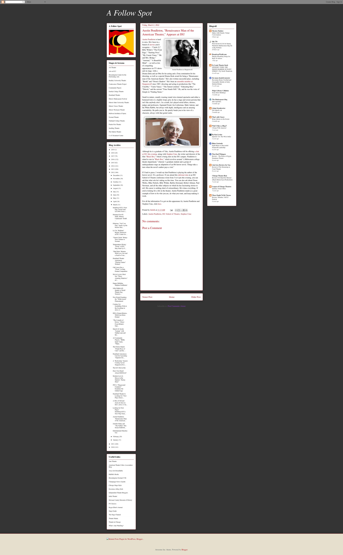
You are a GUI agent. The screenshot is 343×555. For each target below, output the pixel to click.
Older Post (196, 296)
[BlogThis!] (178, 210)
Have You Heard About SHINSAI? (119, 372)
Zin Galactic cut (217, 110)
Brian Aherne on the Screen (220, 119)
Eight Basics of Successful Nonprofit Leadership (220, 146)
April (115, 201)
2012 (113, 172)
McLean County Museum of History (120, 500)
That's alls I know (218, 117)
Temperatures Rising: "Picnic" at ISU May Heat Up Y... (119, 246)
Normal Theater (114, 117)
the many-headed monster (221, 78)
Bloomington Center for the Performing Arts (117, 76)
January (115, 440)
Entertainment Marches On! (120, 432)
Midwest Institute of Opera (117, 113)
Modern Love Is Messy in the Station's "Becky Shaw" (119, 379)
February (116, 436)
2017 (113, 156)
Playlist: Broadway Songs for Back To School (221, 57)
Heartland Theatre (114, 95)
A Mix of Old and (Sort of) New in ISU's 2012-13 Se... (120, 403)
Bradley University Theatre (117, 80)
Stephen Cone (172, 154)
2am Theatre (113, 461)
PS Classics (112, 503)
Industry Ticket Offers (219, 189)
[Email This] (176, 210)
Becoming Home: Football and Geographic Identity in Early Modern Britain (221, 82)
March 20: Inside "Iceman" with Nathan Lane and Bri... (119, 332)
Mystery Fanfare (217, 31)
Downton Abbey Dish (116, 489)
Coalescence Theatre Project (117, 84)
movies (152, 44)
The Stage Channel (115, 514)
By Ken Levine (217, 134)
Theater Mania (113, 518)
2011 (113, 444)
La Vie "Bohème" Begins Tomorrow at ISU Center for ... (120, 232)
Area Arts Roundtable (116, 471)
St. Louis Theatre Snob (220, 65)
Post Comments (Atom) (177, 306)
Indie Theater (113, 496)
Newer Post (147, 296)
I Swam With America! (219, 128)
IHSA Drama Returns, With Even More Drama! (120, 315)
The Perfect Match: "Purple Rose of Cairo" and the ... (119, 349)
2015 (113, 162)
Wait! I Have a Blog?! (219, 126)
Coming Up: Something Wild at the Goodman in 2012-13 (120, 307)
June (114, 195)
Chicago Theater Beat (219, 176)
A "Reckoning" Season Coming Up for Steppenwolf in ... (120, 363)
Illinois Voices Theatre (116, 106)
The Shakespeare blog (219, 99)
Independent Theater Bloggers (118, 493)
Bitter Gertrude (217, 143)
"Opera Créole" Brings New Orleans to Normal (120, 239)
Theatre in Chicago (115, 522)
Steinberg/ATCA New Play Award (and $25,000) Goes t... (120, 209)
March (115, 204)
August (115, 188)
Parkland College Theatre (117, 121)
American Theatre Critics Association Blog (121, 466)
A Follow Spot (129, 12)
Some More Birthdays (219, 93)
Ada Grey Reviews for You (221, 165)
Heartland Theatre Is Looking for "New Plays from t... (120, 396)
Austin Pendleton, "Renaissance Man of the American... (120, 419)
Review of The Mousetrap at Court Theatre (221, 168)
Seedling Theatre (114, 128)
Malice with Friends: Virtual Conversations (220, 34)
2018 (113, 153)
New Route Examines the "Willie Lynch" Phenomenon (120, 299)
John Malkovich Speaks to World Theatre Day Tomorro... (119, 291)
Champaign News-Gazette (117, 482)
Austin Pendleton (148, 39)
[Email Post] (171, 210)
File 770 (214, 41)
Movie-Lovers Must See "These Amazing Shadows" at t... (120, 277)
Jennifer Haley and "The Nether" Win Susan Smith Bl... (119, 426)
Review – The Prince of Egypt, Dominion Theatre (221, 157)
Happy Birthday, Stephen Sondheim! (120, 284)
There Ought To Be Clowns (221, 195)
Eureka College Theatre (116, 91)
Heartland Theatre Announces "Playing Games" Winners (119, 261)
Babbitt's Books (114, 474)
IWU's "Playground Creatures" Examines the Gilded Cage (119, 388)
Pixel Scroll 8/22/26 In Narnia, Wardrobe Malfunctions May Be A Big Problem (222, 46)
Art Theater (112, 67)
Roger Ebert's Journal (115, 507)
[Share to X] (181, 210)
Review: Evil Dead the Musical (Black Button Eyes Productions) (222, 179)
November (116, 178)
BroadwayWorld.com (219, 54)
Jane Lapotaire (216, 101)
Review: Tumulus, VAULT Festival (220, 198)
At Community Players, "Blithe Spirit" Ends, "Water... (119, 341)
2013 (113, 169)
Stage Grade (113, 511)
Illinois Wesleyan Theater (117, 110)
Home (171, 296)
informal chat (183, 175)
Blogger (184, 549)
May (114, 198)
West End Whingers (219, 154)
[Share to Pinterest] (186, 210)
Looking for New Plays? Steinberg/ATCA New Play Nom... (119, 411)
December (116, 175)
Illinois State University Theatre (119, 102)
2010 (113, 447)
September (116, 185)
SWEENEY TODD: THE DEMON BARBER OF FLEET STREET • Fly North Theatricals (222, 69)
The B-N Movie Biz (119, 368)
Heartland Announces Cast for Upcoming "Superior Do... (120, 356)
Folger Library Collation (220, 90)
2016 (113, 159)
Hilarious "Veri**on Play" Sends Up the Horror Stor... (120, 225)
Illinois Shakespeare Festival (118, 99)
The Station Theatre (115, 132)
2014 (113, 166)
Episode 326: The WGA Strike (221, 137)
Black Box (151, 156)
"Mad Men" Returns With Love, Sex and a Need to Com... (120, 253)
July (114, 191)
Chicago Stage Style (115, 485)
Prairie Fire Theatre (115, 124)
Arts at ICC (112, 71)
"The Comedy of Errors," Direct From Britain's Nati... (118, 323)
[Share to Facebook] (183, 210)
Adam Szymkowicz (218, 108)
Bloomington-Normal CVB (117, 478)
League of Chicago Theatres (221, 186)
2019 (113, 149)
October (116, 182)
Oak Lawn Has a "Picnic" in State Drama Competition (120, 269)
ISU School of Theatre (171, 214)
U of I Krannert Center (116, 135)
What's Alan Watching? (116, 525)
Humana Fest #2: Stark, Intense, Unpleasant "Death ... (120, 217)
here (159, 204)
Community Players (115, 88)
